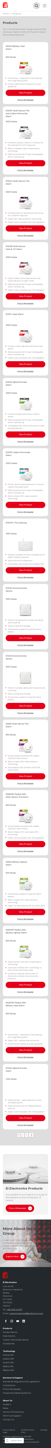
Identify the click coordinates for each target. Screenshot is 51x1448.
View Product (25, 93)
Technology (9, 1351)
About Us (7, 1400)
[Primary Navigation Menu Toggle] (44, 5)
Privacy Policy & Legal (9, 1431)
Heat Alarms (9, 1336)
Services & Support (13, 1378)
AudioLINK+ (8, 1359)
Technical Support (12, 1416)
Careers (7, 1404)
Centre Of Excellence (13, 1412)
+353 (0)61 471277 (14, 1310)
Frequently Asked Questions (17, 1393)
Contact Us (8, 1419)
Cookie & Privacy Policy (27, 1431)
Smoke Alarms (10, 1332)
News (5, 1408)
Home (6, 14)
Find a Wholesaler (25, 100)
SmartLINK (8, 1362)
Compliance (9, 1385)
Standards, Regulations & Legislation (21, 1381)
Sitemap (43, 1430)
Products (7, 1328)
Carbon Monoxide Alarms (15, 1340)
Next (31, 1135)
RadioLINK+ (8, 1370)
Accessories (8, 1343)
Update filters (16, 1440)
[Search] (36, 5)
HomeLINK (8, 1355)
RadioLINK (8, 1366)
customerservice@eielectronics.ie (26, 1313)
